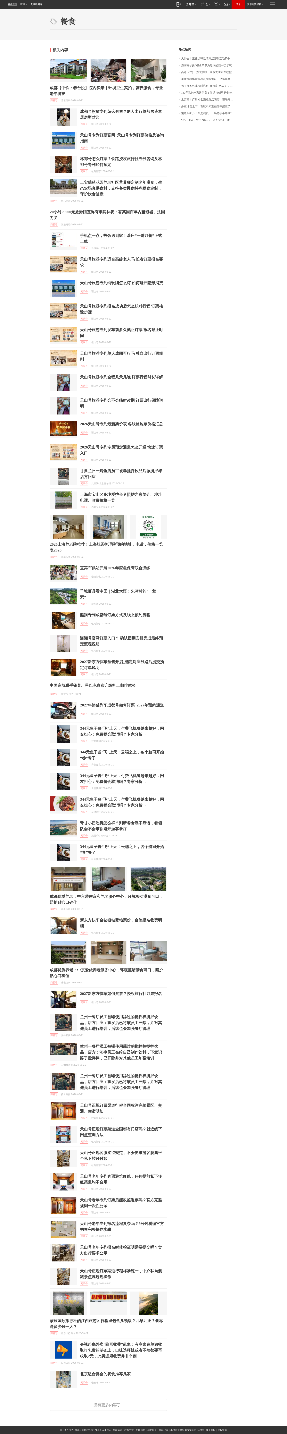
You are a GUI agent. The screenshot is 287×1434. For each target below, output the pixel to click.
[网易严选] (205, 4)
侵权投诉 (222, 1430)
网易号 (53, 100)
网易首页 (12, 4)
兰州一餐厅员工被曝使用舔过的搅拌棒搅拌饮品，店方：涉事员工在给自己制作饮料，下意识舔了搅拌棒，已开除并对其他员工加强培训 (121, 1052)
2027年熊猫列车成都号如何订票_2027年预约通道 (122, 705)
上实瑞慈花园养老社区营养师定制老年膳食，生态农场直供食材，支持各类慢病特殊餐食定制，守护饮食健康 (121, 188)
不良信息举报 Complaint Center (187, 1430)
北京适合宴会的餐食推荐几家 (105, 1374)
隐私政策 (163, 1430)
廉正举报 (210, 1430)
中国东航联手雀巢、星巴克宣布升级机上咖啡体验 (93, 685)
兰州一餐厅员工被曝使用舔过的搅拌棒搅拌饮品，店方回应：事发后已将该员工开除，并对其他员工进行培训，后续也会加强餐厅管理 (121, 1023)
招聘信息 (140, 1430)
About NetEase (103, 1430)
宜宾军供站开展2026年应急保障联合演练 (115, 568)
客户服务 (152, 1430)
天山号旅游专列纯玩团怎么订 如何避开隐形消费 (121, 283)
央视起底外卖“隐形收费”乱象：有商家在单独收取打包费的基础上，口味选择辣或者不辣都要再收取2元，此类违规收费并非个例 (121, 1350)
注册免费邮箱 (254, 4)
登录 (238, 4)
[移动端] (179, 4)
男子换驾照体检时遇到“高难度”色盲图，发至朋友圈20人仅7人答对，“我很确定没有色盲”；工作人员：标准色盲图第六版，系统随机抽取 (209, 85)
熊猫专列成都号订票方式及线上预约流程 (115, 615)
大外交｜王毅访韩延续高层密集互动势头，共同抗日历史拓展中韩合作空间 (209, 58)
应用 (22, 4)
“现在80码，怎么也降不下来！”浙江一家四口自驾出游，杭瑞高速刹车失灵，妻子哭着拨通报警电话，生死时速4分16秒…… (209, 120)
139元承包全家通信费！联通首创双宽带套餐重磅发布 (209, 92)
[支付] (217, 4)
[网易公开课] (191, 4)
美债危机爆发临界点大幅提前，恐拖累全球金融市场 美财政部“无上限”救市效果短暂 (209, 79)
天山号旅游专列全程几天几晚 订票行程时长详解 (121, 377)
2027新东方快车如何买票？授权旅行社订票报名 (121, 993)
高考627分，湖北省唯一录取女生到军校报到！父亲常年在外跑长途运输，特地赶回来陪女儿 (209, 72)
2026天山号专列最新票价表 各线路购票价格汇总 (121, 424)
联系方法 (129, 1430)
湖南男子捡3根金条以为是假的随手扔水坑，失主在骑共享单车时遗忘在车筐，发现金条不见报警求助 (209, 65)
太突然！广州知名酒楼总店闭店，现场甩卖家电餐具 (209, 99)
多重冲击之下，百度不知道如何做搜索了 (205, 106)
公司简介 (117, 1430)
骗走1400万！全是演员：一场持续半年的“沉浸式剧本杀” (209, 113)
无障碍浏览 (36, 4)
